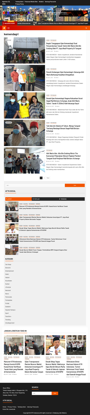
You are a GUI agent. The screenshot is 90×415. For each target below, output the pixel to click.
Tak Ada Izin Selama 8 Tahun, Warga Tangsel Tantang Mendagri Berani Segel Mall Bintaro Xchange (63, 128)
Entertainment (9, 271)
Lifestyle (8, 287)
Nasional (25, 203)
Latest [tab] (9, 199)
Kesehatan (8, 281)
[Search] (86, 28)
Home (4, 407)
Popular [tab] (37, 199)
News (7, 294)
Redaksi (41, 1)
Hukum (47, 40)
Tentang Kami (19, 1)
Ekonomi (8, 268)
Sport (7, 313)
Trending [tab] (64, 199)
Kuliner (7, 284)
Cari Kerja (8, 264)
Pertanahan (53, 40)
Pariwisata (8, 297)
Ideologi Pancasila (50, 1)
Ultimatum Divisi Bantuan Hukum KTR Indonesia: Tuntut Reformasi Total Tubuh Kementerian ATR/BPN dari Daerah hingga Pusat (42, 240)
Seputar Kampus (10, 310)
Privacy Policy (19, 4)
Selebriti (7, 307)
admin (56, 51)
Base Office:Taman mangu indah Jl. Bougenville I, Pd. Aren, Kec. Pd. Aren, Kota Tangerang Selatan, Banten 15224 (15, 391)
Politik (7, 303)
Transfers (8, 316)
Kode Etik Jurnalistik (9, 409)
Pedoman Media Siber (31, 1)
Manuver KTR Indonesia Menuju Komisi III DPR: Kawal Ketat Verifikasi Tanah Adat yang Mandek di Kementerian (13, 366)
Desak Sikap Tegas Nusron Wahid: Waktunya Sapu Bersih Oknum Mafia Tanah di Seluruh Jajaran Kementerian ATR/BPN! (44, 229)
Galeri (7, 274)
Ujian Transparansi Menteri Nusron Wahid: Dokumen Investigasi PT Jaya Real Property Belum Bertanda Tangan (54, 23)
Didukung (56, 413)
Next (48, 178)
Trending (38, 203)
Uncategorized (9, 323)
